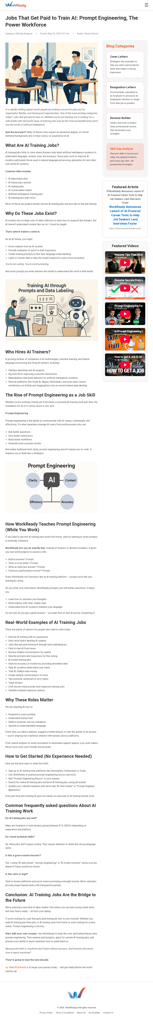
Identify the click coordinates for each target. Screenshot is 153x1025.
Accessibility (94, 1012)
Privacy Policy (46, 1012)
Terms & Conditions (65, 1012)
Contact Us (108, 1012)
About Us (81, 1012)
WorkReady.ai (21, 967)
